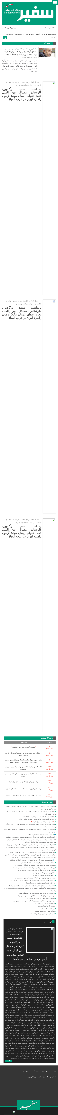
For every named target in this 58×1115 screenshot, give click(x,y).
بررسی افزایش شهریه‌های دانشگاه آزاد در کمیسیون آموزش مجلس (35, 878)
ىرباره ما (37, 1071)
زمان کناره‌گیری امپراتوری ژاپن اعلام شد (42, 913)
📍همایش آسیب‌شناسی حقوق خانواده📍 (23, 747)
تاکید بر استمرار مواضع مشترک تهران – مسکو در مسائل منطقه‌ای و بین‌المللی (31, 885)
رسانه (54, 1071)
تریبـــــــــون (48, 922)
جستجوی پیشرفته (25, 1071)
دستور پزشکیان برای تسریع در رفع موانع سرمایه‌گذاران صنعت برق (35, 865)
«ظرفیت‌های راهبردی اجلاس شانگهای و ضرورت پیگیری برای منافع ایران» (32, 852)
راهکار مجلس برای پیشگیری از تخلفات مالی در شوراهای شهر (36, 870)
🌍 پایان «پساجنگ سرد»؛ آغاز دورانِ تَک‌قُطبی (41, 834)
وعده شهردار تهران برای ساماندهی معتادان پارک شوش (23, 788)
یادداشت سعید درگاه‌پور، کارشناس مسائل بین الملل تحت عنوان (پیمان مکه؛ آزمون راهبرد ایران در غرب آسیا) (21, 94)
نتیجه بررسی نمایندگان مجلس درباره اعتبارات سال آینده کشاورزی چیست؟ (33, 901)
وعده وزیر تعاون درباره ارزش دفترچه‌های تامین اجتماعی (23, 795)
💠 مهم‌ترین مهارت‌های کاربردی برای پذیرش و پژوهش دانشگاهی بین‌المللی (32, 860)
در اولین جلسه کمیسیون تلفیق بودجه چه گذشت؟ (40, 883)
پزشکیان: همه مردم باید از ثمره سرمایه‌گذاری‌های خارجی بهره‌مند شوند (34, 867)
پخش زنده (45, 1071)
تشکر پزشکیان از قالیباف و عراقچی (44, 873)
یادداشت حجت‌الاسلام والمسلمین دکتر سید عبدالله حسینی (38, 816)
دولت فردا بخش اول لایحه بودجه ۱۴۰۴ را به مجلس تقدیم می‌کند (36, 896)
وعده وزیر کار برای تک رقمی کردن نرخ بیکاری (23, 781)
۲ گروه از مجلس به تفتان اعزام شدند (44, 875)
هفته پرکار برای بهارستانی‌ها (46, 906)
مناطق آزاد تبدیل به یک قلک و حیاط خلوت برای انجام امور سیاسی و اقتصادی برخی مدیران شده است (20, 54)
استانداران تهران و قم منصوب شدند (44, 903)
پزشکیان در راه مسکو (48, 908)
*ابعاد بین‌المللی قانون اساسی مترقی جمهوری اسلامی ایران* (37, 819)
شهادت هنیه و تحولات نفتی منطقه (45, 911)
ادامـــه (8, 1060)
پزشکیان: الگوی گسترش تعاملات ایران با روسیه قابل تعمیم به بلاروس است (32, 880)
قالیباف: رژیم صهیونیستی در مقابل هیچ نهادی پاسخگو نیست (37, 893)
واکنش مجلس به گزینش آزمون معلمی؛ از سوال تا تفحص (38, 862)
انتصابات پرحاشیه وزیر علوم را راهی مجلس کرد (40, 898)
